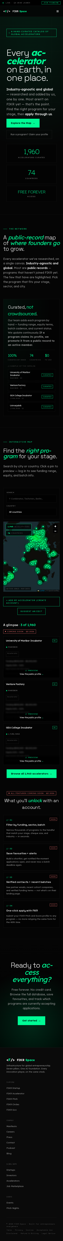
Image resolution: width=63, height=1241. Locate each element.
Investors (11, 1175)
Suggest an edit (31, 611)
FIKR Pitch (12, 1099)
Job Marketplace (15, 1186)
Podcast (10, 1148)
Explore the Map (23, 122)
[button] (43, 527)
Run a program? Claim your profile (29, 134)
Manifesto (11, 1126)
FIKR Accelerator (15, 1093)
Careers (10, 1131)
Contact (10, 1142)
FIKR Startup (13, 1088)
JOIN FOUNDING (51, 3)
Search (10, 492)
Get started (31, 1020)
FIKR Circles (12, 1104)
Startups (10, 1170)
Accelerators (13, 1180)
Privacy (19, 1230)
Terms (9, 1230)
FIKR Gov (11, 1110)
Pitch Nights (12, 1208)
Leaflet (42, 590)
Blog (8, 1153)
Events (9, 1202)
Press (9, 1137)
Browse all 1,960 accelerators (31, 773)
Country (11, 506)
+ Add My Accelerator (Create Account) (26, 601)
